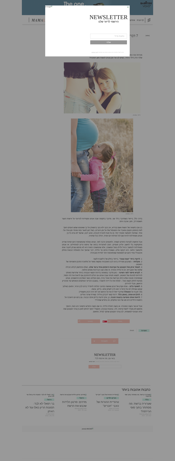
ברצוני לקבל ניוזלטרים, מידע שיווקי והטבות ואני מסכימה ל (108, 52)
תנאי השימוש (95, 52)
